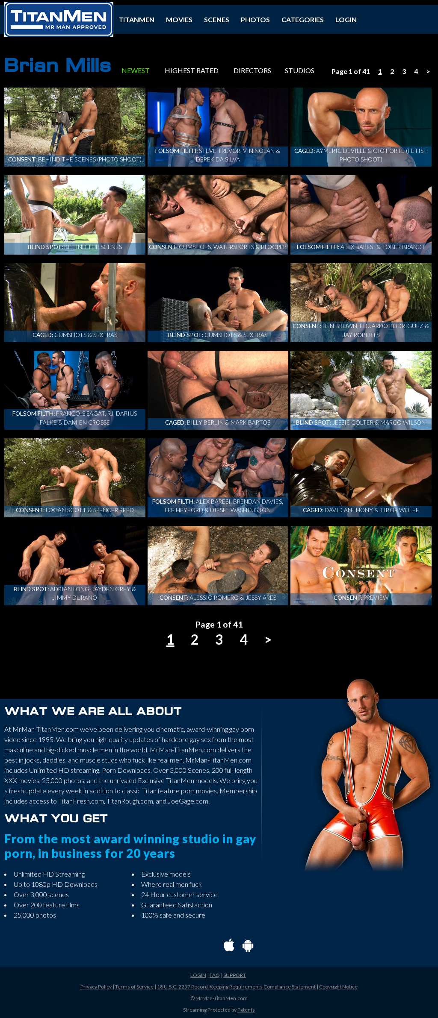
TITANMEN (136, 19)
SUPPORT (234, 975)
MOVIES (179, 19)
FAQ (215, 975)
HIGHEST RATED (192, 70)
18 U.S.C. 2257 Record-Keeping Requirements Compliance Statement (236, 986)
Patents (246, 1009)
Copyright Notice (338, 986)
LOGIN (346, 19)
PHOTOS (255, 19)
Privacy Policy (96, 986)
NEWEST (135, 70)
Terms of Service (134, 986)
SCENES (216, 19)
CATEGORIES (302, 19)
